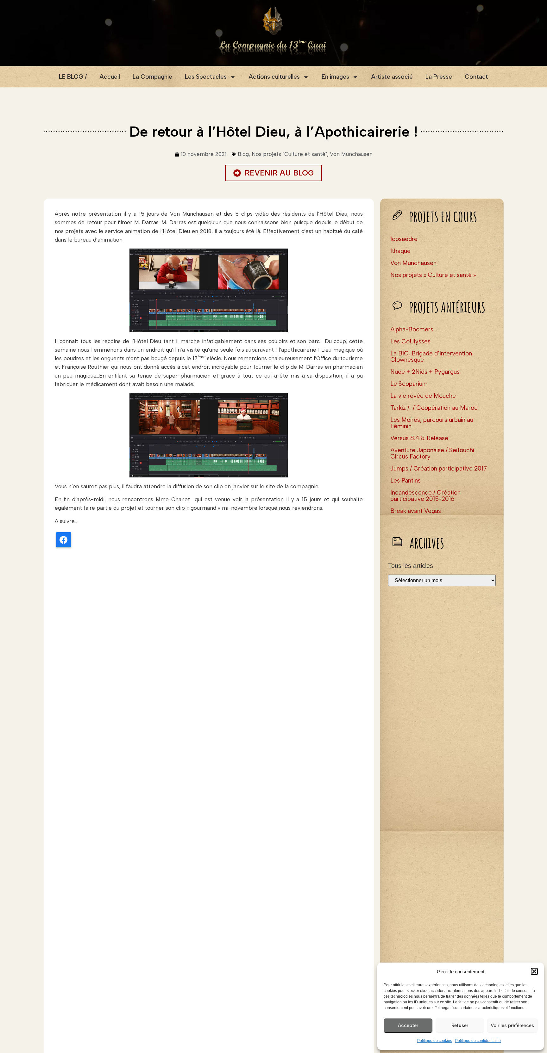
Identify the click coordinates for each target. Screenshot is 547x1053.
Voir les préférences (512, 1025)
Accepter (408, 1025)
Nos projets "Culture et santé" (289, 154)
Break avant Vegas (415, 510)
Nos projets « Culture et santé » (433, 275)
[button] (534, 971)
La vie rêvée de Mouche (423, 395)
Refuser (459, 1025)
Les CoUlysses (410, 341)
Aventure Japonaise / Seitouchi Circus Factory (432, 453)
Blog (243, 154)
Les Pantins (405, 480)
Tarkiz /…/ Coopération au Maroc (434, 407)
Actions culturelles (274, 76)
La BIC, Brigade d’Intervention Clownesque (431, 356)
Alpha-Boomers (411, 329)
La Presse (438, 76)
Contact (476, 76)
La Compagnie (152, 76)
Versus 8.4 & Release (419, 438)
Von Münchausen (351, 154)
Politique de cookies (434, 1040)
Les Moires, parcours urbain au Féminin (431, 423)
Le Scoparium (409, 383)
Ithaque (400, 251)
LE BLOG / (73, 76)
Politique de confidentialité (478, 1040)
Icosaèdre (404, 239)
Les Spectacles (206, 76)
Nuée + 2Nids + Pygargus (425, 371)
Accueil (109, 76)
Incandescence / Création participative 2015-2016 (425, 495)
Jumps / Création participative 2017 (438, 468)
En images (335, 76)
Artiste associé (392, 76)
